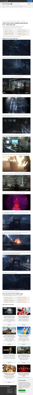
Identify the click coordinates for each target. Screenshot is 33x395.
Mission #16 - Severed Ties (22, 34)
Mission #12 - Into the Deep (23, 31)
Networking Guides (10, 392)
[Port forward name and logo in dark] (7, 4)
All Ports (16, 392)
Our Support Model (10, 391)
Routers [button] (4, 6)
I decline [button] (23, 390)
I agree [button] (20, 390)
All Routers (16, 391)
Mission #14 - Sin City (22, 33)
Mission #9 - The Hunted (8, 29)
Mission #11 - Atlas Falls (8, 31)
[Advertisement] (16, 14)
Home (15, 389)
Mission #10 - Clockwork (22, 29)
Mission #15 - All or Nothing (9, 34)
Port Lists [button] (7, 6)
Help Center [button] (16, 6)
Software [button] (12, 6)
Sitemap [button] (20, 6)
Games (15, 393)
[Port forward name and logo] (5, 386)
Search (29, 3)
